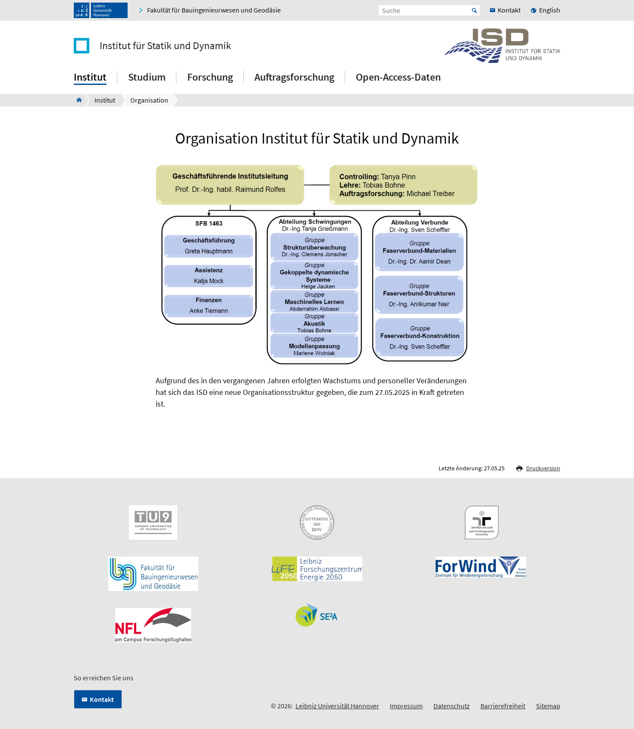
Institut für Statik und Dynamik (165, 46)
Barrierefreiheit (502, 705)
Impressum (406, 705)
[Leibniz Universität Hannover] (101, 10)
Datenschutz (451, 705)
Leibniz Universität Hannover (337, 705)
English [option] (549, 10)
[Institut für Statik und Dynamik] (77, 100)
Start (474, 10)
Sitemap (548, 705)
